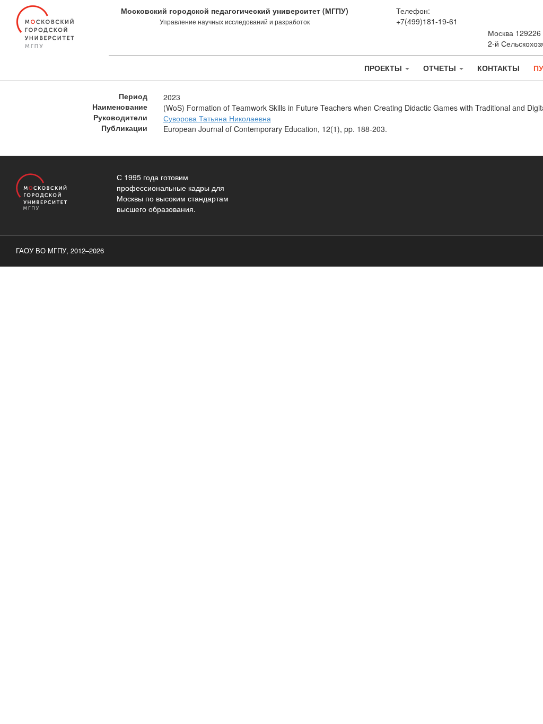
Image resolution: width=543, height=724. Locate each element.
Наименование (119, 106)
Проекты (384, 68)
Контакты (498, 68)
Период (133, 96)
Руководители (120, 117)
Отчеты (440, 68)
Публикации (124, 128)
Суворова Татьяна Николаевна (217, 118)
